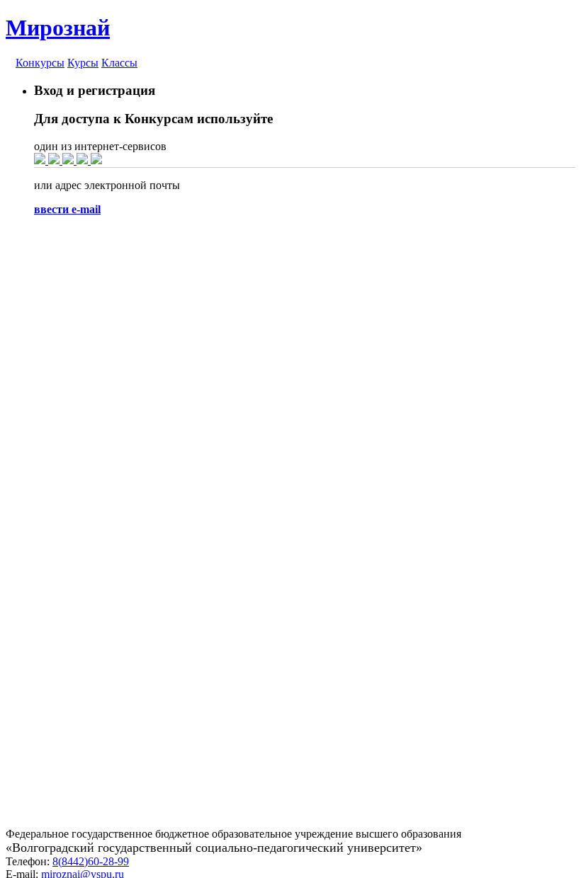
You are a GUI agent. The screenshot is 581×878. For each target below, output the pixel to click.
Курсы (82, 63)
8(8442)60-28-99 (90, 861)
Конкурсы (40, 63)
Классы (119, 63)
